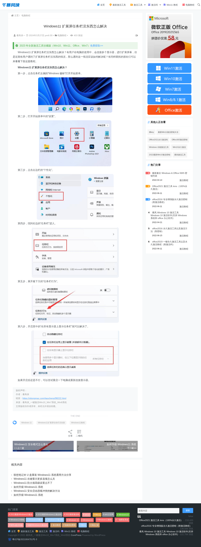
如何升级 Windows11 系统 (121, 444)
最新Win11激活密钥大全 (168, 132)
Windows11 (88, 520)
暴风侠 (20, 35)
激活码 (154, 5)
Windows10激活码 (55, 520)
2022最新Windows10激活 (21, 514)
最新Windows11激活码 (37, 525)
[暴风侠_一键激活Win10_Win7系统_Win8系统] (11, 4)
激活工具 (137, 5)
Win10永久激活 (179, 147)
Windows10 (124, 515)
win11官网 (109, 514)
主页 (16, 15)
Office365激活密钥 (179, 140)
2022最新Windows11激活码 (49, 514)
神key (151, 132)
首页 (102, 5)
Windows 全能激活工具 (159, 147)
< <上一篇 (19, 448)
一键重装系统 (122, 520)
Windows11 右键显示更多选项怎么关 (34, 478)
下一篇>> (131, 448)
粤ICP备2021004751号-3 (24, 539)
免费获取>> (96, 45)
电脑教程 (189, 5)
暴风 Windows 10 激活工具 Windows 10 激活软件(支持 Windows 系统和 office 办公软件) (169, 215)
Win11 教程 (172, 5)
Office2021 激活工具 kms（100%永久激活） (161, 520)
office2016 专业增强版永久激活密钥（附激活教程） (166, 526)
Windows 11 (26, 423)
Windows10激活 (35, 520)
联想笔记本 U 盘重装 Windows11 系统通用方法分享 (42, 475)
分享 (70, 436)
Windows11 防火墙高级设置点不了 (33, 483)
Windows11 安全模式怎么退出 (31, 444)
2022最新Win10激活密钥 (159, 155)
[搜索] (199, 4)
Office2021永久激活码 (158, 140)
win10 (87, 515)
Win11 (97, 515)
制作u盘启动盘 (16, 525)
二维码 (79, 436)
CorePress (76, 535)
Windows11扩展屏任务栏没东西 (51, 423)
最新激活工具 (119, 5)
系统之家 (95, 525)
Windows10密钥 (17, 520)
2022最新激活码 (72, 514)
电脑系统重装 (70, 525)
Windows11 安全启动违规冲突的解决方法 (37, 491)
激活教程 (183, 180)
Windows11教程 (78, 423)
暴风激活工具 (180, 155)
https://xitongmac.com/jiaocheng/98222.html (44, 398)
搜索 (188, 510)
